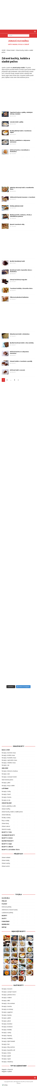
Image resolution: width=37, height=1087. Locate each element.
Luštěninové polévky (7, 912)
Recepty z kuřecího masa (9, 753)
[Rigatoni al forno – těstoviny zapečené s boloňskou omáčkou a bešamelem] (22, 978)
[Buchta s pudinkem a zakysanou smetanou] (29, 955)
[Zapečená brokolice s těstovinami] (29, 949)
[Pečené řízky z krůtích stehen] (29, 967)
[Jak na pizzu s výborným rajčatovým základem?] (6, 938)
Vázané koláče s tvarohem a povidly (21, 361)
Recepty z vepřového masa (9, 760)
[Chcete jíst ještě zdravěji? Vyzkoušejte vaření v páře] (6, 943)
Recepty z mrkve (6, 1053)
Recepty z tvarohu (7, 1006)
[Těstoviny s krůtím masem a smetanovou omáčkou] (22, 961)
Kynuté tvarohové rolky (17, 224)
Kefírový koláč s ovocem (17, 370)
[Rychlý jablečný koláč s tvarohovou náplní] (22, 955)
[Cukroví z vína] (6, 949)
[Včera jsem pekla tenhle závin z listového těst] (18, 568)
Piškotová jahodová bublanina (19, 297)
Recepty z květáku (7, 1029)
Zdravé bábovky (6, 815)
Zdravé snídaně (6, 857)
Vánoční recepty (6, 829)
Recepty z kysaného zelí (8, 1050)
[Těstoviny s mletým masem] (14, 943)
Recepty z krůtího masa (8, 755)
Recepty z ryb (5, 765)
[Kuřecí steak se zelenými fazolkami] (6, 961)
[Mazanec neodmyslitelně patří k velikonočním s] (18, 634)
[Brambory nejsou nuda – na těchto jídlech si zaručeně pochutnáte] (22, 938)
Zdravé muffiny (6, 809)
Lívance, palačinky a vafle (9, 806)
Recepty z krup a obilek (8, 785)
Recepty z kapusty (7, 1035)
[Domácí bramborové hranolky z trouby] (14, 967)
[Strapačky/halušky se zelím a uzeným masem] (22, 949)
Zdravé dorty (5, 823)
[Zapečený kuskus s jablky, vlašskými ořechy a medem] (14, 938)
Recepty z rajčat (6, 1059)
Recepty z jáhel (6, 782)
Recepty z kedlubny (7, 1038)
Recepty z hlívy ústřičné (8, 1047)
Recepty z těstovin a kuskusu (10, 771)
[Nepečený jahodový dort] (22, 972)
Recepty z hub (6, 1044)
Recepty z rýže (6, 774)
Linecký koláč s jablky (16, 122)
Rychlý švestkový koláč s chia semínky (22, 343)
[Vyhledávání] (18, 35)
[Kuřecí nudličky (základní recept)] (14, 955)
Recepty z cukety (6, 1032)
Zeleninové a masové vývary (10, 910)
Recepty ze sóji (6, 800)
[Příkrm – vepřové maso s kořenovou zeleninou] (6, 972)
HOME (3, 50)
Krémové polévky (6, 907)
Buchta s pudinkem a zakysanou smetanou (20, 141)
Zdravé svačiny (6, 863)
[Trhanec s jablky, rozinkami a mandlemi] (29, 972)
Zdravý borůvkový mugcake (18, 279)
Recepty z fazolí (6, 794)
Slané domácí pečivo (7, 780)
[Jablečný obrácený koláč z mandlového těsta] (14, 972)
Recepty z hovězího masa (9, 758)
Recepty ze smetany (7, 1009)
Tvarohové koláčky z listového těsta (21, 288)
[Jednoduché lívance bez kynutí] (22, 943)
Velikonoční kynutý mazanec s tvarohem (22, 197)
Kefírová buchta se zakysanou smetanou (19, 352)
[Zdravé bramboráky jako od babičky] (6, 955)
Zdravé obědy (5, 860)
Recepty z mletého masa (9, 763)
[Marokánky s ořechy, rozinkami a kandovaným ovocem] (29, 943)
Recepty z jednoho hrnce (9, 994)
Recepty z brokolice (7, 1027)
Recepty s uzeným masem (9, 992)
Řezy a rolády (5, 820)
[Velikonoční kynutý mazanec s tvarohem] (14, 978)
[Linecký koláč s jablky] (29, 938)
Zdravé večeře (6, 866)
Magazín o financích (7, 1069)
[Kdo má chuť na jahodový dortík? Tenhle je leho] (18, 502)
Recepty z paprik (6, 1056)
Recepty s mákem (7, 997)
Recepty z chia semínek (8, 1003)
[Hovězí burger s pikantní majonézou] (29, 961)
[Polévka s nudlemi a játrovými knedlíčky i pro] (18, 469)
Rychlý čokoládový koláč (17, 261)
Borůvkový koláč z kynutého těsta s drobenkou (21, 270)
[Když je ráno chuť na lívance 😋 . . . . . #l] (18, 402)
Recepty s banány (7, 1015)
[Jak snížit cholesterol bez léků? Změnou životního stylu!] (14, 961)
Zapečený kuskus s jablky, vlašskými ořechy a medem (21, 113)
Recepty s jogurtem (7, 1012)
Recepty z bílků (6, 1000)
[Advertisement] (18, 14)
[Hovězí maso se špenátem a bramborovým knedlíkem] (14, 949)
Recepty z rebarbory (7, 1061)
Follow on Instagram (24, 686)
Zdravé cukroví (6, 826)
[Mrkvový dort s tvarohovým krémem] (22, 967)
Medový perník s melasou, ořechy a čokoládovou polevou (21, 215)
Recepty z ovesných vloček (9, 777)
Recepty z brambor (7, 1024)
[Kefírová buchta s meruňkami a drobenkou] (6, 967)
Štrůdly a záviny (6, 817)
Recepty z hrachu (6, 797)
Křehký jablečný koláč (16, 206)
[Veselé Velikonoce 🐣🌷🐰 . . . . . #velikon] (18, 668)
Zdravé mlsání (11, 50)
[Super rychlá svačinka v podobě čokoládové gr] (18, 535)
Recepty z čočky (6, 791)
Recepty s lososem (7, 989)
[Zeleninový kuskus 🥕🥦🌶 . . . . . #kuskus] (18, 601)
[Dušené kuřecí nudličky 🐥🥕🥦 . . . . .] (18, 436)
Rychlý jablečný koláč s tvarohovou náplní (20, 131)
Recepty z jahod (6, 1021)
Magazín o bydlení (7, 1071)
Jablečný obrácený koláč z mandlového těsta (22, 188)
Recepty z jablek (6, 1018)
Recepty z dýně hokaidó (8, 1041)
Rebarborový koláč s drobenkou (19, 334)
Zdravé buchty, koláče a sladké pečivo (12, 812)
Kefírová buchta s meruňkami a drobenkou (20, 150)
